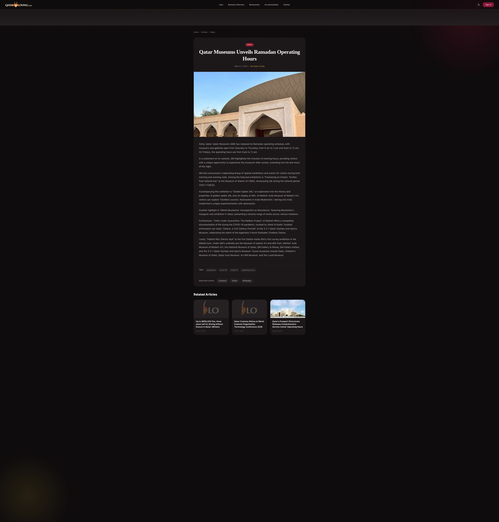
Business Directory (236, 5)
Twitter (234, 281)
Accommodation (271, 5)
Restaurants (254, 5)
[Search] (478, 4)
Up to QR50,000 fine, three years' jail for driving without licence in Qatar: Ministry (209, 324)
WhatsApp (247, 281)
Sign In (488, 5)
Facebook (222, 281)
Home (196, 32)
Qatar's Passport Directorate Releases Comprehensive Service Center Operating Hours (287, 324)
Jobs (221, 5)
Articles (286, 5)
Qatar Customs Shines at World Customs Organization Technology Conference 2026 (249, 324)
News (212, 32)
